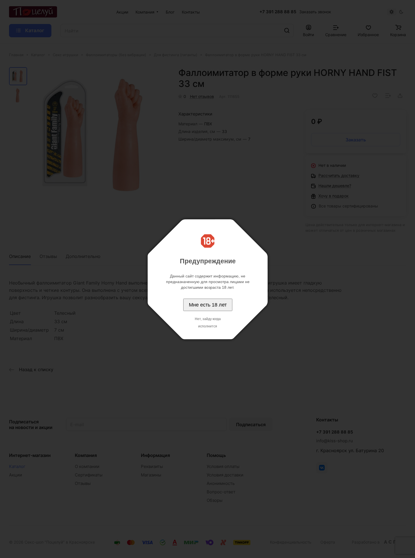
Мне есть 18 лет (208, 305)
